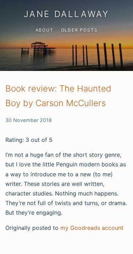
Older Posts (79, 30)
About (44, 30)
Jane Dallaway (67, 14)
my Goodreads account (91, 227)
